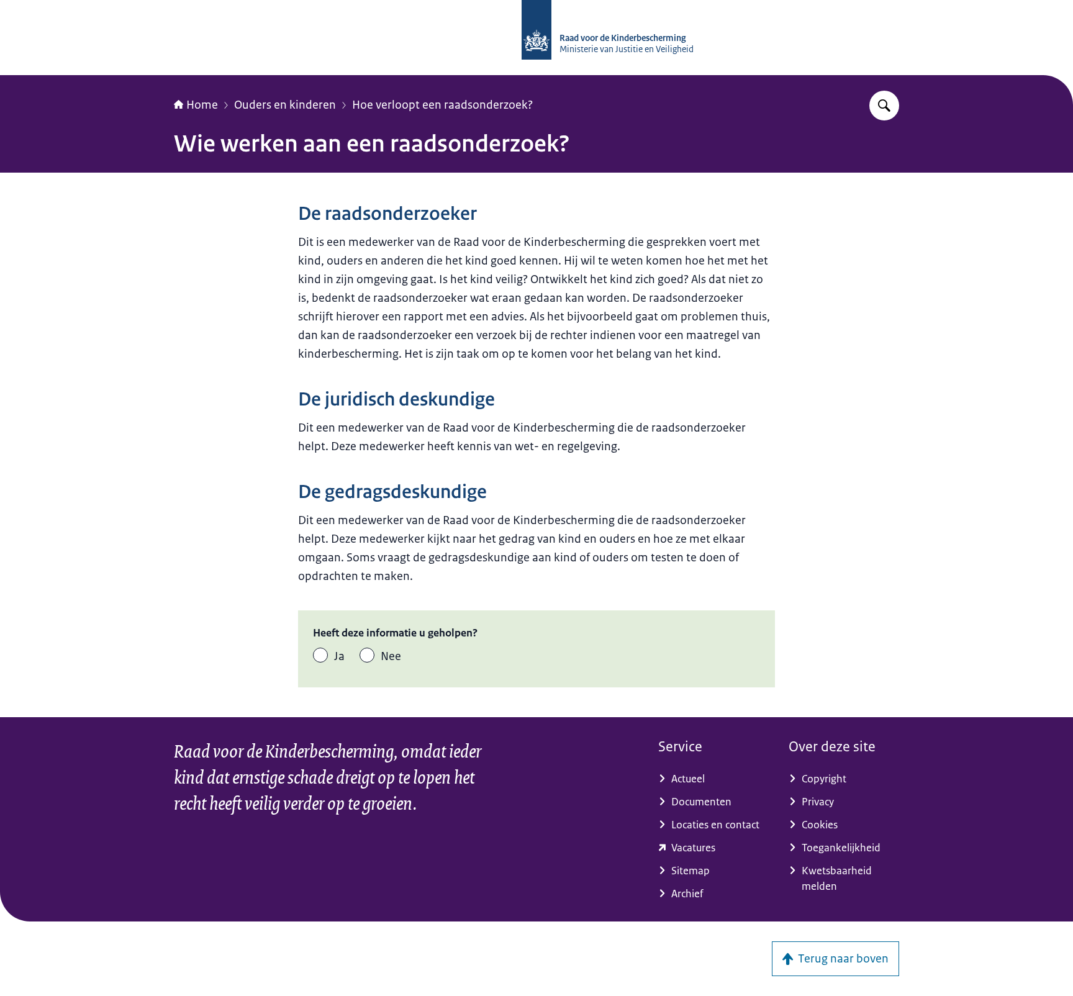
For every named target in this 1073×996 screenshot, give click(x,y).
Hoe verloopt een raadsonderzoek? (442, 104)
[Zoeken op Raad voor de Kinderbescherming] (884, 105)
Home (202, 104)
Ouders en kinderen (285, 104)
